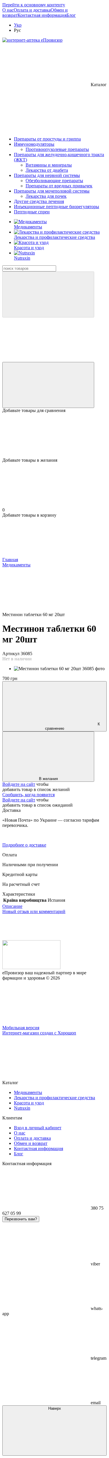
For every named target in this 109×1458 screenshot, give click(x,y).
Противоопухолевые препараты (57, 149)
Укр (18, 25)
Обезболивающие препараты (54, 180)
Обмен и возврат (30, 1143)
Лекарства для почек (46, 196)
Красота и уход (29, 247)
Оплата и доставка (32, 10)
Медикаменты (28, 226)
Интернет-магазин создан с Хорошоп (39, 1032)
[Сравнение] (48, 385)
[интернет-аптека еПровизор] (31, 967)
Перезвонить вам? (21, 1219)
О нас (8, 10)
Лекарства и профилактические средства (54, 237)
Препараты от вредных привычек (59, 185)
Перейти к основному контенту (33, 4)
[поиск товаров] (48, 294)
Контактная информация (42, 15)
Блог (71, 15)
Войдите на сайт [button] (18, 784)
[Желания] (54, 435)
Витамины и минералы (49, 164)
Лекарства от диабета (47, 170)
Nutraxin (22, 258)
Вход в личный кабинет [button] (37, 1127)
